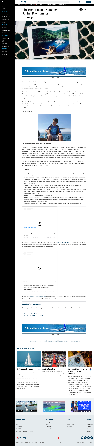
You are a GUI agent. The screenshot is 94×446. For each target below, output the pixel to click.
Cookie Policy (81, 432)
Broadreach (33, 237)
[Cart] (79, 2)
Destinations (32, 341)
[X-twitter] (91, 427)
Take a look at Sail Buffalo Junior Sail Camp (34, 315)
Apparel (69, 411)
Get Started (18, 411)
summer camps (52, 341)
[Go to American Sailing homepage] (22, 2)
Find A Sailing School (21, 418)
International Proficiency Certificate (24, 420)
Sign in (82, 1)
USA (28, 4)
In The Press (90, 413)
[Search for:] (53, 2)
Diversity (48, 411)
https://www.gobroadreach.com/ (65, 242)
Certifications (19, 416)
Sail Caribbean (33, 291)
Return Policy (90, 432)
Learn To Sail (42, 341)
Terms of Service (64, 432)
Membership (49, 416)
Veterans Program (50, 418)
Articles (23, 4)
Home (18, 4)
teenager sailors (75, 341)
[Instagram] (85, 427)
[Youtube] (88, 427)
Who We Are (90, 411)
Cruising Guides (70, 413)
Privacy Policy (73, 432)
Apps (17, 413)
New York (32, 4)
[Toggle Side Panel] (2, 1)
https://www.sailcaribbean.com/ (38, 296)
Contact (89, 420)
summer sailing (63, 341)
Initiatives (48, 413)
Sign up (88, 1)
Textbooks (69, 416)
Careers (89, 416)
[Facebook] (82, 427)
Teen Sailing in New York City (31, 313)
